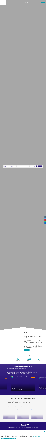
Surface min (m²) (32, 166)
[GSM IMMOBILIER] (3, 2)
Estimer (24, 2)
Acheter (16, 2)
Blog (26, 2)
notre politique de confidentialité (36, 436)
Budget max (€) (26, 166)
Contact (31, 2)
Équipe (28, 2)
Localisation (18, 166)
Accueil (13, 2)
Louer (18, 2)
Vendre (21, 2)
